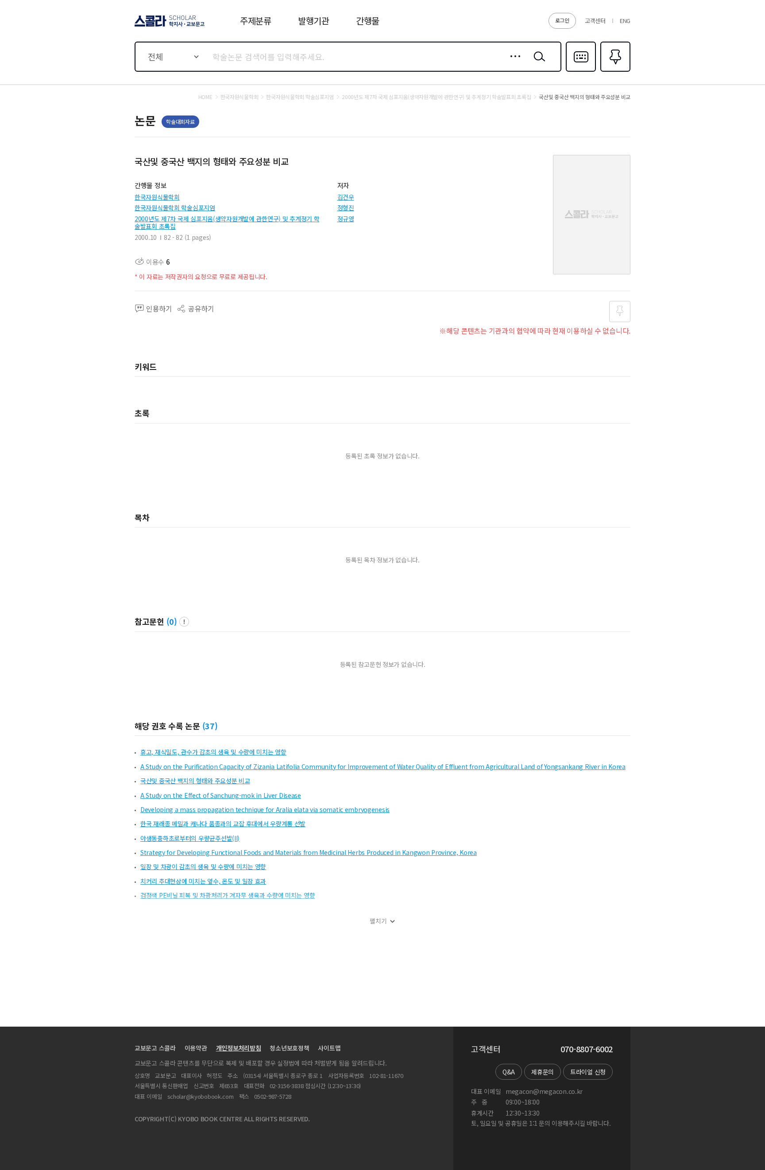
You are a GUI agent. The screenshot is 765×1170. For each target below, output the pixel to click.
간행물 (367, 20)
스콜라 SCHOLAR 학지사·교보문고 (169, 26)
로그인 (562, 20)
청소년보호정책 (289, 1047)
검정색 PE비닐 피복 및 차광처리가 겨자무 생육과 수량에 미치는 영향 (227, 895)
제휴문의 (542, 1071)
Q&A (508, 1071)
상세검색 (512, 63)
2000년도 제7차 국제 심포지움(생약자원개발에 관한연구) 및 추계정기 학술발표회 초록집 (227, 222)
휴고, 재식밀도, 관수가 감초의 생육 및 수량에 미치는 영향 (213, 751)
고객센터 (595, 20)
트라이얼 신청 (588, 1071)
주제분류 (255, 20)
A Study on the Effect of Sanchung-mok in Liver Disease (220, 795)
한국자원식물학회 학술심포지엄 (175, 207)
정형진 (345, 207)
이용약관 (196, 1047)
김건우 (345, 196)
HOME (205, 97)
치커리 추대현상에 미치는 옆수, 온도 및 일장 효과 (203, 881)
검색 (537, 63)
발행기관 (313, 20)
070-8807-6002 (586, 1049)
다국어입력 (581, 71)
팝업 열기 (184, 622)
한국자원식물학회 (157, 196)
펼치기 (378, 921)
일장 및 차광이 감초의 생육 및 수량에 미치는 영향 (203, 866)
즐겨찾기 (614, 71)
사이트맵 (329, 1047)
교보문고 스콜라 (155, 1047)
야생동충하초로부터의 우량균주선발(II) (190, 838)
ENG (625, 20)
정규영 (345, 218)
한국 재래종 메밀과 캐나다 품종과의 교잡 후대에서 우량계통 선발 (222, 823)
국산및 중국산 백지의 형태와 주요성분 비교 (195, 780)
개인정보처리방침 (238, 1047)
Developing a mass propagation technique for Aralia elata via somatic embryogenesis (265, 809)
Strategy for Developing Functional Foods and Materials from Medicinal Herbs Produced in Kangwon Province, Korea (308, 852)
